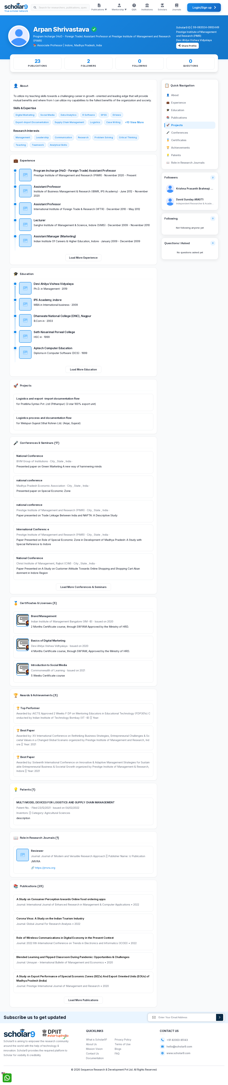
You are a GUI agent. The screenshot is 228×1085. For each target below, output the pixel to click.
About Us (91, 1044)
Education (175, 110)
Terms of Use (123, 1044)
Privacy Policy (123, 1039)
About (172, 95)
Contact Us (92, 1053)
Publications (176, 117)
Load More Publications (83, 1000)
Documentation (95, 1058)
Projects (174, 125)
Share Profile (189, 45)
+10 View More (134, 122)
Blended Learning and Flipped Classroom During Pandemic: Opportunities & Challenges (72, 957)
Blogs (118, 1048)
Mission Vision (94, 1048)
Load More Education (83, 369)
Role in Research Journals (185, 162)
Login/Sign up (202, 7)
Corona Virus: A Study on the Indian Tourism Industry (50, 918)
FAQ (117, 1053)
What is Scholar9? (96, 1039)
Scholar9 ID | (184, 27)
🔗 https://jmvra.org (43, 867)
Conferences (177, 132)
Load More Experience (83, 257)
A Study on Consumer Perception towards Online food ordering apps (61, 899)
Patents (173, 155)
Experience (176, 102)
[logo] (19, 1034)
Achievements (178, 147)
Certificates (176, 140)
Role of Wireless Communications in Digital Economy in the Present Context (65, 937)
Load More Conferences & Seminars (83, 586)
